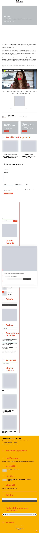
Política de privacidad (8, 442)
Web (26, 184)
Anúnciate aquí (22, 440)
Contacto (28, 440)
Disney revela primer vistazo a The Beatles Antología (8, 411)
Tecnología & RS (10, 154)
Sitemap (15, 442)
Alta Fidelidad (12, 21)
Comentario (6, 172)
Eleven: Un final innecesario (11, 293)
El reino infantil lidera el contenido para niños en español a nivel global (10, 157)
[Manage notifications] (36, 531)
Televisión (8, 16)
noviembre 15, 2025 (5, 432)
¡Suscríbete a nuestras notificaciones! (9, 488)
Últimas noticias (5, 440)
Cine (23, 123)
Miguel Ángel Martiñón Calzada (28, 128)
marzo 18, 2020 (6, 21)
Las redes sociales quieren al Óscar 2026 (9, 390)
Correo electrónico (18, 184)
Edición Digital (26, 154)
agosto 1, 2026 (10, 480)
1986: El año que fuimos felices (14, 469)
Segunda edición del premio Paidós (9, 431)
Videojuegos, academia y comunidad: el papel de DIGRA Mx (19, 479)
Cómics (5, 124)
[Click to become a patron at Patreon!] (19, 100)
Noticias (5, 16)
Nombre (5, 184)
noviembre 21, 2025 (5, 412)
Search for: (4, 218)
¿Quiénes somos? (13, 440)
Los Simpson (4, 453)
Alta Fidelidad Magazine (12, 438)
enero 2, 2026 (10, 294)
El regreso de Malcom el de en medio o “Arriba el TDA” (28, 157)
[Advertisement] (19, 35)
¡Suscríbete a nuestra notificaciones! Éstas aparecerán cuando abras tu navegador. (18, 461)
